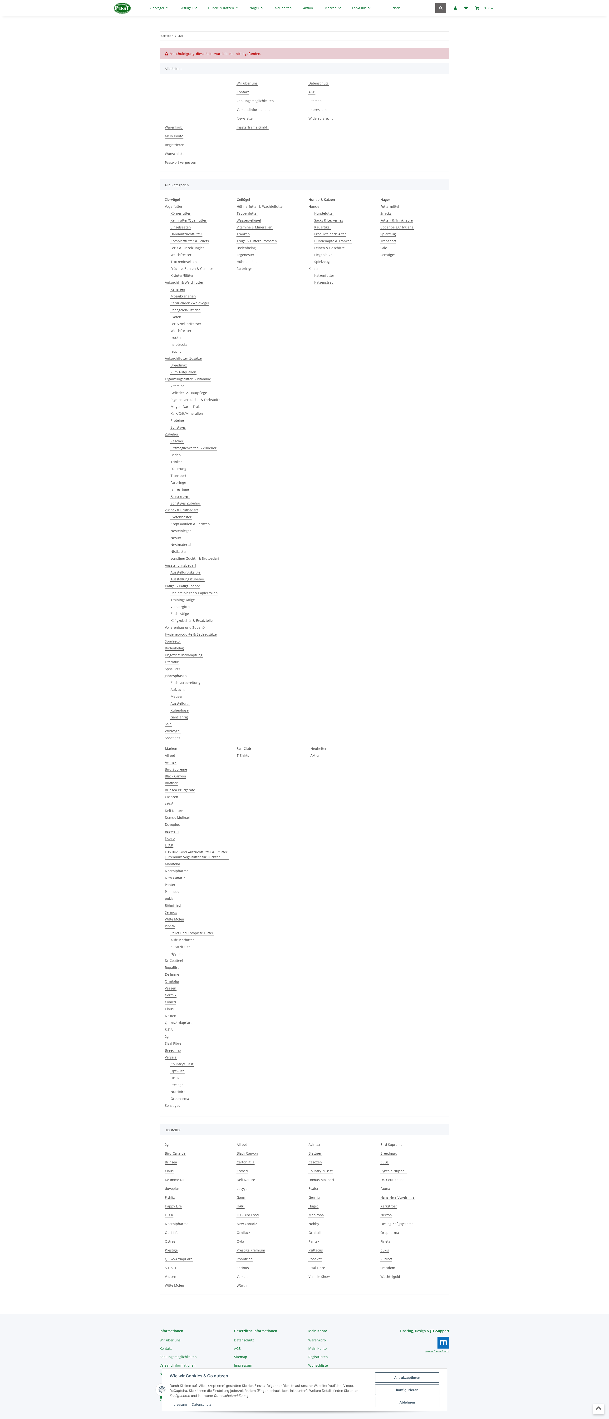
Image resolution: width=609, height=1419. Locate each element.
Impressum (178, 1404)
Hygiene (177, 953)
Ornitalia (172, 981)
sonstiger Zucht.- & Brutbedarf (195, 558)
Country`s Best (321, 1171)
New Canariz (175, 877)
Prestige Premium (251, 1250)
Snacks (385, 213)
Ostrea (170, 1241)
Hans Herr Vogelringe (397, 1197)
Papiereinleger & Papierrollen (194, 593)
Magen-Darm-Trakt (186, 406)
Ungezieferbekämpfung (183, 655)
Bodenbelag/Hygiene (396, 227)
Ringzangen (180, 496)
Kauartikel (322, 227)
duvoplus (172, 1188)
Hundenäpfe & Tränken (333, 241)
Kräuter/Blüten (182, 275)
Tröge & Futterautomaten (257, 241)
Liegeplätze (323, 254)
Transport (178, 475)
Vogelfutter (173, 206)
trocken (176, 337)
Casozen (171, 797)
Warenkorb (173, 127)
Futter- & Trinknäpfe (396, 220)
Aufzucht (178, 689)
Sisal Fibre (173, 1043)
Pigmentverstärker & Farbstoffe (195, 399)
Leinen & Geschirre (329, 248)
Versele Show (319, 1276)
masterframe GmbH (252, 127)
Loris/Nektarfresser (186, 323)
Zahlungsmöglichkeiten (255, 101)
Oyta (240, 1241)
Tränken (243, 234)
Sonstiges (178, 427)
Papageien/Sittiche (185, 310)
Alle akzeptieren (407, 1377)
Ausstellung (180, 703)
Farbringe (178, 482)
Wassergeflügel (249, 220)
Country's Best (182, 1064)
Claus (169, 1009)
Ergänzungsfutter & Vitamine (188, 379)
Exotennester (181, 517)
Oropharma (180, 1098)
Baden (176, 455)
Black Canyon (175, 776)
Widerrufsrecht (321, 118)
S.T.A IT (171, 1268)
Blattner (171, 783)
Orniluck (243, 1232)
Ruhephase (180, 710)
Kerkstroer (388, 1206)
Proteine (177, 420)
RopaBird (172, 967)
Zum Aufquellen (183, 372)
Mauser (177, 696)
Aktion (315, 755)
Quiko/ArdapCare (178, 1022)
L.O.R (169, 845)
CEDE (384, 1162)
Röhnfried (173, 905)
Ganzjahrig (179, 717)
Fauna (385, 1188)
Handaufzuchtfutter (186, 234)
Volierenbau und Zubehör (185, 627)
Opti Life (171, 1232)
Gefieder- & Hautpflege (189, 393)
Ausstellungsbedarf (180, 565)
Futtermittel (389, 206)
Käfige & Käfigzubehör (182, 586)
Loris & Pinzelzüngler (187, 248)
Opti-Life (177, 1071)
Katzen (314, 268)
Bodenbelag (174, 648)
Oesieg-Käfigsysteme (396, 1223)
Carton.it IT (245, 1162)
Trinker (176, 462)
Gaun (241, 1197)
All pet (170, 755)
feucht (176, 351)
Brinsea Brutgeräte (180, 790)
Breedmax (179, 365)
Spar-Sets (172, 669)
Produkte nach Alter (330, 234)
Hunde (314, 206)
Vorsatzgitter (181, 606)
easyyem (172, 831)
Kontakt (243, 92)
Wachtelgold (390, 1276)
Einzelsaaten (181, 227)
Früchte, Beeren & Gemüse (192, 268)
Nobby (314, 1223)
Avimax (170, 762)
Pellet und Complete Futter (192, 933)
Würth (242, 1285)
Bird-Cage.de (175, 1153)
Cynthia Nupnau (393, 1171)
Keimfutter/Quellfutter (188, 220)
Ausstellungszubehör (187, 579)
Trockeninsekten (184, 261)
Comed (170, 1002)
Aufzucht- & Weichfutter (184, 282)
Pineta (170, 926)
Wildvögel (172, 731)
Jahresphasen (176, 675)
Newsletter (245, 118)
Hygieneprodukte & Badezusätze (191, 634)
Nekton (170, 1016)
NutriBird (178, 1091)
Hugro (170, 838)
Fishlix (170, 1197)
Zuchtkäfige (180, 613)
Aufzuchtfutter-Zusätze (183, 358)
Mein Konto (174, 136)
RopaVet (315, 1259)
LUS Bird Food (248, 1215)
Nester (176, 537)
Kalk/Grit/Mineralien (187, 413)
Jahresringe (180, 489)
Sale (168, 724)
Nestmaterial (181, 544)
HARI (240, 1206)
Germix (170, 995)
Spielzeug (172, 641)
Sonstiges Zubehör (185, 503)
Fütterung (178, 468)
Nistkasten (179, 551)
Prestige (177, 1085)
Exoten (176, 317)
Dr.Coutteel (174, 960)
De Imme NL (174, 1179)
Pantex (170, 884)
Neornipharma (176, 871)
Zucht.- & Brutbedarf (181, 510)
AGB (312, 92)
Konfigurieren (407, 1390)
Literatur (172, 662)
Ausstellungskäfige (185, 572)
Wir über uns (247, 83)
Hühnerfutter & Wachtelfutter (260, 206)
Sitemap (315, 101)
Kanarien (178, 289)
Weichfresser (181, 254)
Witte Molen (174, 919)
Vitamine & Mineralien (254, 227)
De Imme (172, 974)
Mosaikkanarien (183, 296)
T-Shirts (243, 755)
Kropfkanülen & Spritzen (190, 524)
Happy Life (173, 1206)
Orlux (175, 1078)
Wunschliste (174, 153)
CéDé (169, 803)
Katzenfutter (324, 275)
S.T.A (169, 1029)
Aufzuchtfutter (182, 940)
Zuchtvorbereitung (185, 682)
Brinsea (171, 1162)
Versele (171, 1057)
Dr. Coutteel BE (392, 1179)
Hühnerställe (247, 261)
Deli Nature (174, 810)
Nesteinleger (181, 531)
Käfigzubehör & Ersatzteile (192, 620)
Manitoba (172, 864)
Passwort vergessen (180, 162)
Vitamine (178, 386)
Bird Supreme (176, 769)
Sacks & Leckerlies (328, 220)
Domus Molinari (177, 817)
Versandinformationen (255, 109)
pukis (169, 898)
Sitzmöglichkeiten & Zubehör (193, 448)
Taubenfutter (247, 213)
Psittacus (172, 891)
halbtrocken (180, 344)
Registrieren (174, 145)
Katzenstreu (324, 282)
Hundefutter (324, 213)
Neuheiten (318, 748)
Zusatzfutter (180, 946)
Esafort (314, 1188)
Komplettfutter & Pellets (190, 241)
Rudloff (386, 1259)
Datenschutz (201, 1404)
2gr (167, 1036)
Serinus (171, 912)
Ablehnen (407, 1402)
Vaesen (170, 988)
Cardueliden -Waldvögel (190, 303)
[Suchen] (440, 8)
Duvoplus (172, 824)
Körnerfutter (181, 213)
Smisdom (387, 1268)
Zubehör (171, 434)
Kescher (177, 441)
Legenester (245, 254)
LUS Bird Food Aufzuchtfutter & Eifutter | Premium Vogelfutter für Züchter (196, 854)
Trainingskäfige (183, 600)
